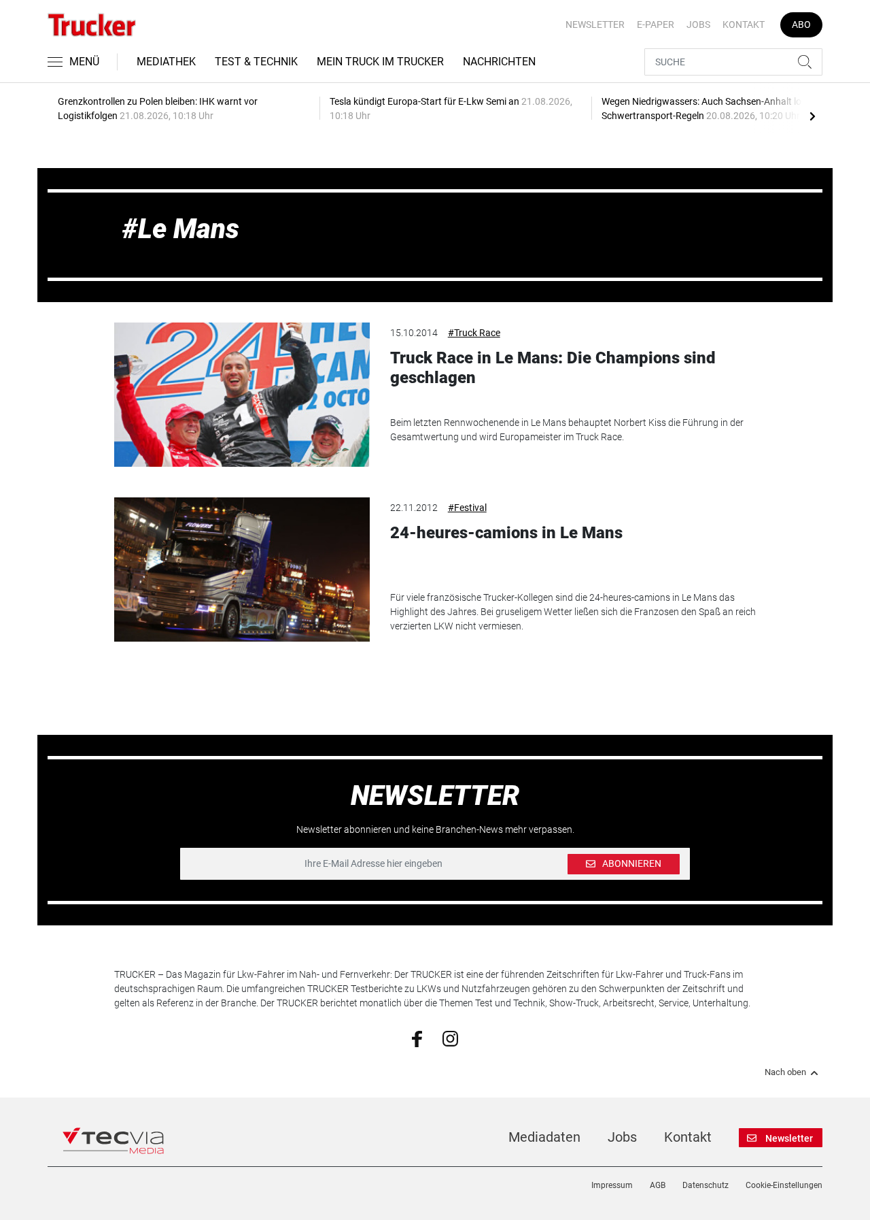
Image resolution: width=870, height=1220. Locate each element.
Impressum (612, 1185)
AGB (657, 1185)
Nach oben (785, 1072)
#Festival (467, 507)
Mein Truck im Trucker (380, 61)
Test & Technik (256, 61)
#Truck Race (474, 332)
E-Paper (655, 24)
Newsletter (595, 24)
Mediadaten (544, 1137)
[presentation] (812, 115)
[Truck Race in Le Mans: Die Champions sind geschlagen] (242, 395)
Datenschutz (705, 1185)
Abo (801, 24)
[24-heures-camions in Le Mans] (242, 569)
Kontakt (744, 24)
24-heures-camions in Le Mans (506, 532)
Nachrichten (499, 61)
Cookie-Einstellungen (784, 1185)
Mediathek (166, 61)
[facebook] (417, 1038)
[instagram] (450, 1037)
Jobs (698, 24)
